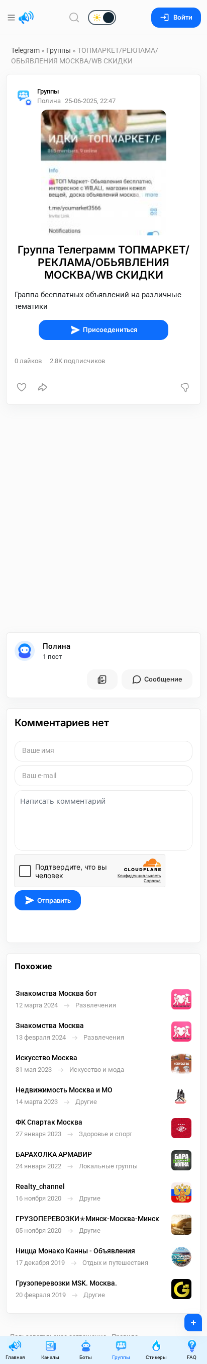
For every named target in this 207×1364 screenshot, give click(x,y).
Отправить (54, 900)
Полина (56, 646)
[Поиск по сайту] (74, 17)
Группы (58, 50)
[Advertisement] (103, 518)
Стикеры (156, 1357)
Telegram (25, 50)
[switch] (69, 18)
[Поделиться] (43, 387)
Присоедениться (110, 329)
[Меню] (12, 18)
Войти (182, 17)
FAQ (191, 1357)
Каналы (50, 1357)
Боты (85, 1357)
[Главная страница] (26, 17)
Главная (15, 1357)
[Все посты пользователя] (102, 679)
